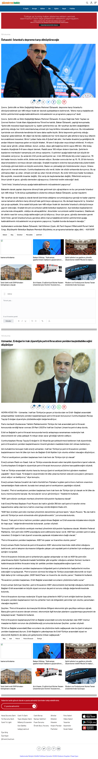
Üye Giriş (4, 732)
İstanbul (19, 235)
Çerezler (49, 756)
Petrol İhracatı (28, 638)
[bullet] (35, 321)
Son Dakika (22, 726)
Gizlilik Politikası (40, 756)
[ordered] (32, 321)
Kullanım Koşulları (64, 756)
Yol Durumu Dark (7, 719)
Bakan (5, 235)
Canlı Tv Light (6, 722)
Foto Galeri (67, 715)
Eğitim (56, 8)
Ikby (4, 638)
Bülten (42, 8)
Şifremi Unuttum (7, 739)
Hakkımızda (24, 756)
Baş (12, 235)
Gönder (8, 321)
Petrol (18, 638)
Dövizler (54, 719)
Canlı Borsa (38, 715)
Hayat (64, 8)
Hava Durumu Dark (8, 715)
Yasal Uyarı (74, 756)
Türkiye (39, 638)
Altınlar (53, 715)
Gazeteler (67, 726)
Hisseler (54, 722)
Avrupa (34, 8)
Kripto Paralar (56, 726)
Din (49, 8)
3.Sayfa (25, 8)
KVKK (55, 756)
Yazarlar (66, 722)
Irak (10, 638)
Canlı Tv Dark (23, 715)
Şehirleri (39, 235)
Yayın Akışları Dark (25, 719)
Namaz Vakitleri (40, 719)
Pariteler (54, 729)
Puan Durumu (39, 722)
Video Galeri (68, 719)
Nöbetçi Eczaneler (25, 722)
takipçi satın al (23, 729)
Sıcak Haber (68, 729)
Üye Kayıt (4, 736)
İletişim (31, 756)
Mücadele (29, 235)
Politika (72, 8)
